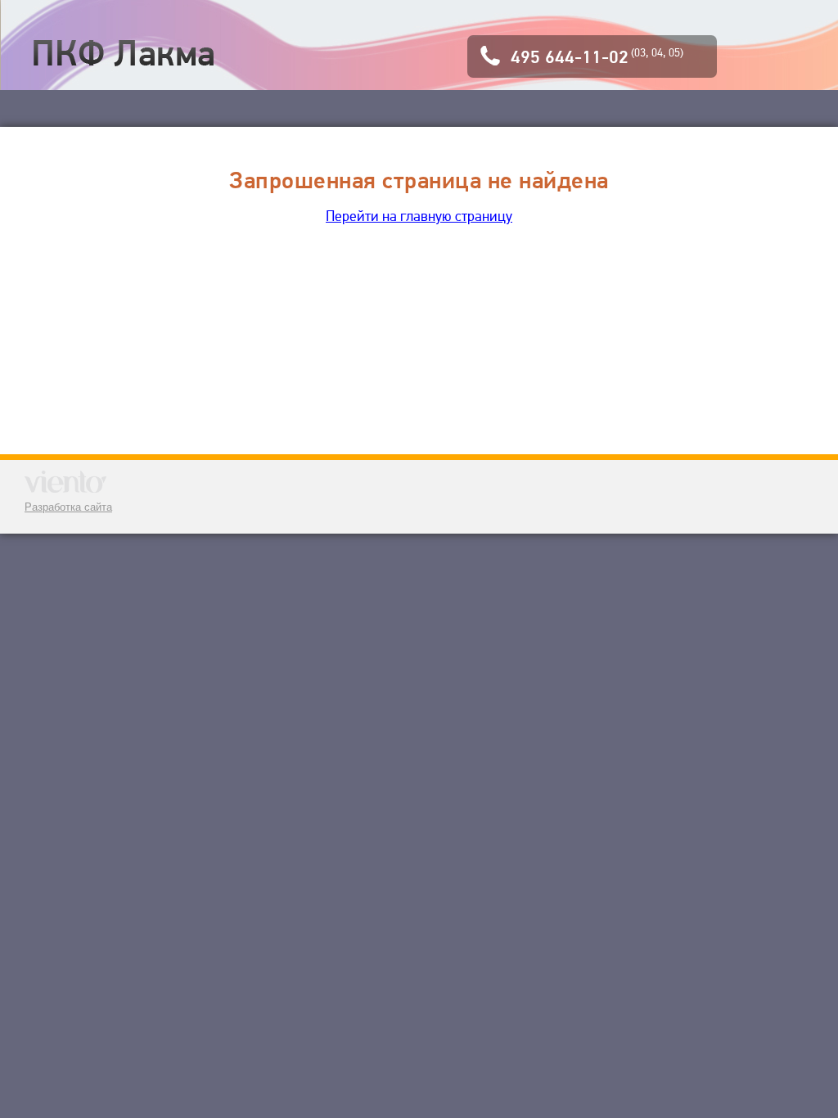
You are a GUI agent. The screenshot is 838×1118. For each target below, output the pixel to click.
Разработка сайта (68, 507)
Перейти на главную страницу (419, 215)
